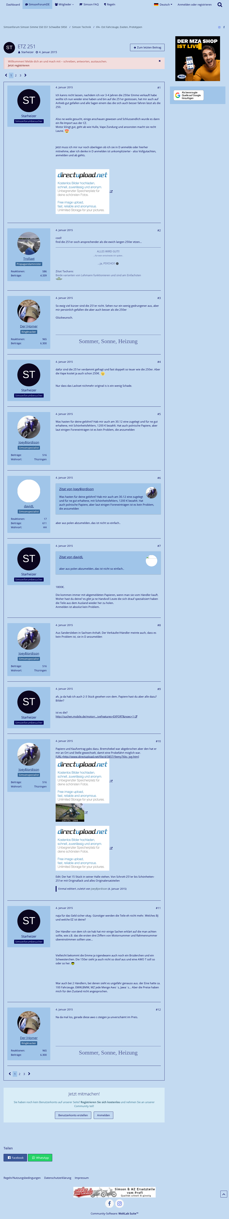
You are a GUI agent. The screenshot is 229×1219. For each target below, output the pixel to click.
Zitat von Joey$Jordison (76, 489)
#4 (159, 362)
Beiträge (16, 275)
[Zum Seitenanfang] (223, 1194)
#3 (159, 298)
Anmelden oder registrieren (195, 4)
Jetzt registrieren (19, 65)
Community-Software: (114, 1213)
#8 (159, 625)
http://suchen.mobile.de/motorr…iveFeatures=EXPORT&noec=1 (95, 716)
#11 (158, 908)
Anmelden (103, 1115)
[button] (163, 4)
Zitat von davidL (71, 557)
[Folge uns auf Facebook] (224, 27)
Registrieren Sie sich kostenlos (100, 1102)
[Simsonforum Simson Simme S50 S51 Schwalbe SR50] (114, 16)
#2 (159, 230)
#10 (158, 741)
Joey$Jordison (99, 888)
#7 (159, 546)
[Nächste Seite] (25, 75)
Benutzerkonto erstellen (73, 1115)
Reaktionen (17, 271)
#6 (159, 478)
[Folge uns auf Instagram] (219, 27)
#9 (159, 689)
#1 (159, 87)
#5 (159, 414)
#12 (158, 1009)
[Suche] (219, 4)
